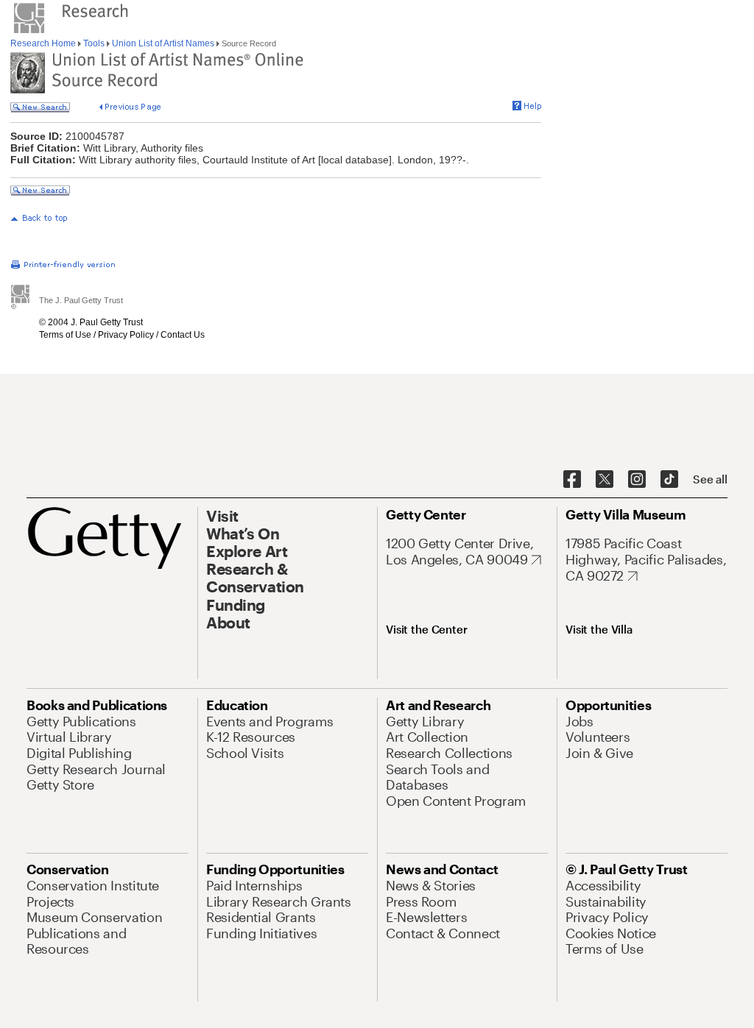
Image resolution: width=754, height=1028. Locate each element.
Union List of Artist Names (163, 43)
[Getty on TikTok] (669, 480)
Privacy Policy (126, 335)
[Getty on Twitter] (604, 480)
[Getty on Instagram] (637, 480)
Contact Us (183, 335)
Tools (94, 43)
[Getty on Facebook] (572, 480)
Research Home (44, 43)
